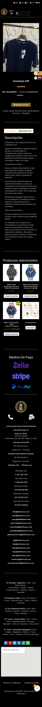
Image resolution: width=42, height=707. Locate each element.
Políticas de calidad (32, 683)
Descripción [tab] (10, 131)
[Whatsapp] (28, 643)
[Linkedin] (19, 643)
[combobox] (22, 13)
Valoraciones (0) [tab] (25, 131)
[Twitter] (15, 643)
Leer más (30, 328)
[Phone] (23, 643)
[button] (11, 13)
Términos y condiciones (12, 683)
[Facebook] (6, 643)
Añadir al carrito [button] (11, 296)
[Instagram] (10, 643)
